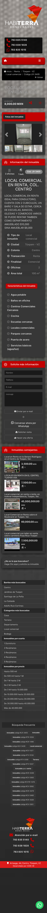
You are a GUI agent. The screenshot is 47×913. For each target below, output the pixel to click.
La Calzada (9, 601)
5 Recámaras (10, 661)
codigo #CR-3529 (23, 800)
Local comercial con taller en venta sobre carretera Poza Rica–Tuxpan (21, 534)
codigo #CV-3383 (23, 777)
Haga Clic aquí (11, 564)
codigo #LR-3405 (17, 733)
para (23, 769)
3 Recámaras (10, 652)
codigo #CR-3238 (23, 773)
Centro (7, 587)
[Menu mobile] (5, 60)
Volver (40, 77)
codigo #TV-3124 (23, 755)
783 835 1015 (18, 49)
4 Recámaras (10, 657)
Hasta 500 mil (10, 671)
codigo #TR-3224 (23, 737)
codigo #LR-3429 (14, 746)
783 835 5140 (19, 40)
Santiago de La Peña (14, 596)
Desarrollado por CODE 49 (23, 866)
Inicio (9, 71)
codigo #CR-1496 (23, 742)
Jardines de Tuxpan (13, 592)
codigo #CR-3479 (23, 791)
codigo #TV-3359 (17, 760)
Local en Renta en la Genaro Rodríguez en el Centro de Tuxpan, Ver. (22, 457)
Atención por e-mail (26, 835)
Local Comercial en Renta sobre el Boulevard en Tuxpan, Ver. (20, 515)
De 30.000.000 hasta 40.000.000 (19, 703)
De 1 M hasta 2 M (12, 680)
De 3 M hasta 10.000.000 (15, 689)
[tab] (14, 116)
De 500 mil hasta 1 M (14, 676)
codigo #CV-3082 (23, 786)
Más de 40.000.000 (13, 708)
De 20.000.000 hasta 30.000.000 (19, 699)
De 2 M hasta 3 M (12, 685)
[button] (7, 134)
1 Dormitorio (10, 643)
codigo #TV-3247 (23, 764)
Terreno (7, 620)
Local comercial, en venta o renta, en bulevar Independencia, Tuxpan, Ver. (22, 495)
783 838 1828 (19, 45)
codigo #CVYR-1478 (23, 782)
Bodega (7, 634)
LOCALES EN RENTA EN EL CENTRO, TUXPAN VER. (21, 476)
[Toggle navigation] (39, 60)
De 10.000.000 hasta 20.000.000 (19, 694)
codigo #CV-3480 (23, 795)
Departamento (11, 624)
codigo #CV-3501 (23, 804)
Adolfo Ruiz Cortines (13, 606)
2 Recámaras (10, 648)
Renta (17, 71)
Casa (6, 615)
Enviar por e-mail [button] (24, 411)
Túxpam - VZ (28, 71)
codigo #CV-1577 (23, 751)
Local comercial (14, 74)
